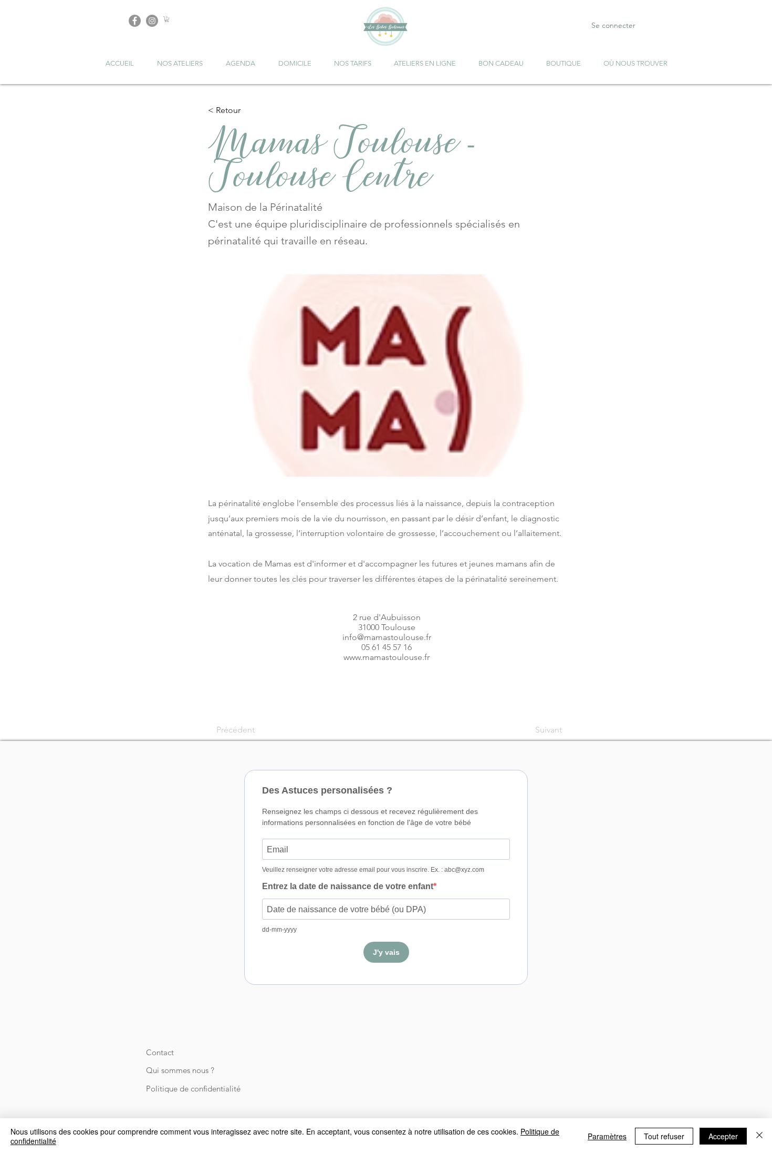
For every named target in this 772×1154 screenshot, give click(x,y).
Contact (160, 1052)
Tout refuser (664, 1136)
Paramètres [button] (607, 1136)
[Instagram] (152, 21)
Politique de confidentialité (193, 1089)
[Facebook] (135, 21)
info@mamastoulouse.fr (386, 637)
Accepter (723, 1136)
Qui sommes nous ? (180, 1070)
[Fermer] (759, 1136)
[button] (166, 19)
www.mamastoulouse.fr (386, 657)
